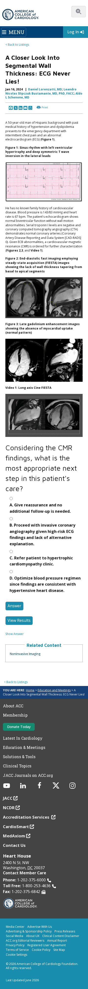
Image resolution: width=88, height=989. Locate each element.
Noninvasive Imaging (25, 653)
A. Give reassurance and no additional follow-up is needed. (40, 508)
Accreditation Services (26, 817)
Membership (15, 715)
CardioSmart (16, 826)
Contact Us (14, 845)
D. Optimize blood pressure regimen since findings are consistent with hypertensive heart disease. (45, 584)
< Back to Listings (17, 45)
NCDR (9, 807)
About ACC (13, 705)
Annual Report (57, 940)
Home (30, 690)
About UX (32, 936)
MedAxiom (14, 836)
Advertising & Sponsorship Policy (29, 931)
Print (45, 107)
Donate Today (19, 726)
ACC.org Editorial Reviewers (25, 940)
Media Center (15, 927)
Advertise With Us (39, 927)
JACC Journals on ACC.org (28, 775)
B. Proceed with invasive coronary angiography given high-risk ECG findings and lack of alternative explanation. (42, 534)
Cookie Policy (41, 950)
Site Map (59, 950)
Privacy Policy (15, 945)
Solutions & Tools (19, 756)
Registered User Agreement (46, 945)
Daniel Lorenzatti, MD (45, 89)
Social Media (14, 936)
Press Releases (65, 931)
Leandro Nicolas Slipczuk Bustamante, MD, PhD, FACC (41, 91)
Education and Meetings (54, 690)
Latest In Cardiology (23, 738)
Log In (73, 32)
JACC (7, 798)
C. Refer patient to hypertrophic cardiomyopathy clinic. (41, 561)
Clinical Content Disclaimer (60, 936)
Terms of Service (17, 950)
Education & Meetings (24, 747)
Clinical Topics (17, 765)
